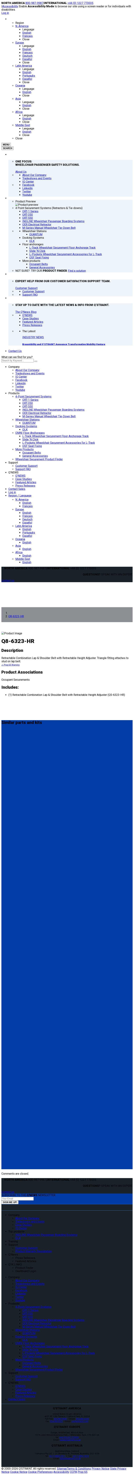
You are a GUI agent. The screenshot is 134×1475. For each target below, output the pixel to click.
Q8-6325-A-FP (12, 949)
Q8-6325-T (9, 780)
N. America (21, 499)
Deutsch (27, 519)
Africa (19, 552)
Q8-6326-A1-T (12, 929)
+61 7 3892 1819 (81, 1456)
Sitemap (62, 1468)
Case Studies (23, 479)
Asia (18, 545)
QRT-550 (27, 406)
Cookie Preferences (40, 1472)
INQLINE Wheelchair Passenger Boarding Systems (53, 409)
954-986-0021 (56, 1421)
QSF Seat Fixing (32, 446)
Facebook (21, 380)
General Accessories (35, 456)
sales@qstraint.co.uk (70, 1440)
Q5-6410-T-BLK (13, 1127)
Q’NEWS (13, 472)
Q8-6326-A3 (10, 885)
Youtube (20, 390)
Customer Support (26, 288)
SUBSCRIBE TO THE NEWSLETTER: (28, 1195)
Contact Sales (16, 489)
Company (14, 366)
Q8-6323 (8, 1003)
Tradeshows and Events (29, 373)
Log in (5, 13)
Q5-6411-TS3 (12, 1107)
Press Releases (25, 485)
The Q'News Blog (25, 312)
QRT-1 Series (30, 399)
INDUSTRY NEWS (33, 337)
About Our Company (27, 370)
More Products (24, 449)
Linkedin (20, 383)
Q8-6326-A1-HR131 (16, 972)
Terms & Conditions (79, 1468)
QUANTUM (28, 423)
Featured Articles (25, 482)
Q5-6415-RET (12, 1023)
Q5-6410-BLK (11, 804)
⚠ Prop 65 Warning (10, 665)
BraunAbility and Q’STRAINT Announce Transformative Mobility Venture (63, 344)
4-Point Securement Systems (33, 396)
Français (27, 506)
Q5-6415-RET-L (13, 1043)
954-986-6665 (82, 1419)
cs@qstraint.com (80, 1421)
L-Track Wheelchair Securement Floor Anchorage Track (55, 436)
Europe (19, 509)
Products (14, 393)
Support (13, 462)
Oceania (20, 539)
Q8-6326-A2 (10, 905)
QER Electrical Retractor (36, 413)
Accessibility (10, 6)
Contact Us (15, 351)
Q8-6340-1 (9, 865)
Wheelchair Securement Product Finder (39, 459)
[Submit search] (35, 361)
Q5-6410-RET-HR (14, 1063)
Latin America (23, 526)
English (26, 503)
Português (28, 532)
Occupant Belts (31, 452)
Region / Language (19, 495)
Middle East (22, 559)
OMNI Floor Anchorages (30, 433)
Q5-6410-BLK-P (13, 824)
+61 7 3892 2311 (57, 1456)
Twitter (19, 386)
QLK (25, 429)
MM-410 (7, 737)
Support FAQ (23, 469)
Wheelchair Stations (27, 419)
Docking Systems (26, 426)
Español (27, 522)
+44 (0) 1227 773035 (80, 3)
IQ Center (21, 376)
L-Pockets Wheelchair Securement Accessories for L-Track (58, 442)
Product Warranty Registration (33, 1251)
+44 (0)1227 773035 (69, 1437)
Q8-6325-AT (11, 1151)
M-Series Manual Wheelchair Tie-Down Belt (49, 416)
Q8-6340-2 (9, 845)
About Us (21, 171)
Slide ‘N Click (30, 439)
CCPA (73, 1472)
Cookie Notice (18, 1472)
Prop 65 (82, 1472)
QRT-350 (27, 403)
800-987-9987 (34, 3)
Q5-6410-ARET (13, 1087)
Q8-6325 (8, 757)
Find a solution (77, 270)
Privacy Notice (100, 1468)
